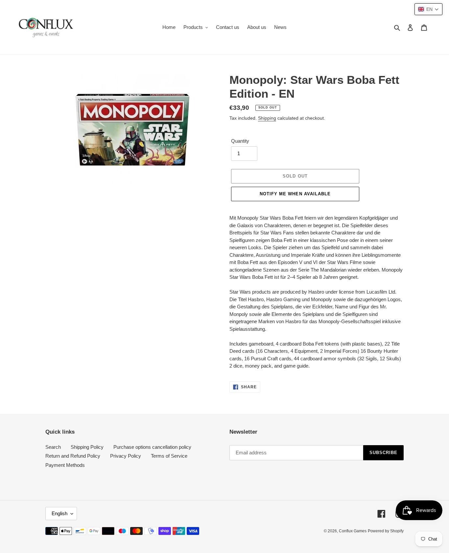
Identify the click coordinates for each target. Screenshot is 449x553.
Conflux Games (352, 531)
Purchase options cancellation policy (152, 447)
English (59, 513)
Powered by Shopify (386, 531)
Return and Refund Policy (72, 456)
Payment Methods (65, 465)
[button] (428, 9)
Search (53, 447)
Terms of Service (169, 456)
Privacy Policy (125, 456)
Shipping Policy (87, 447)
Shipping (267, 118)
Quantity (240, 141)
